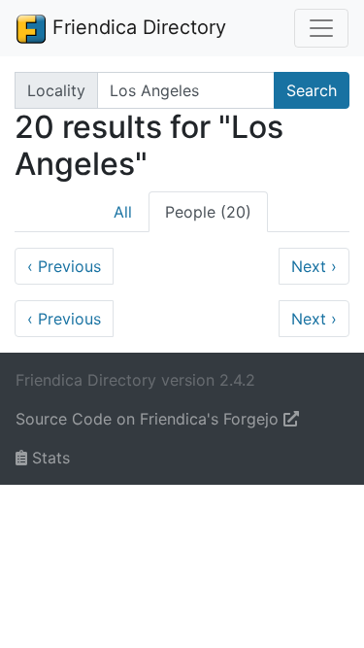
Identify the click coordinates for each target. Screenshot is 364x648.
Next (314, 266)
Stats (48, 457)
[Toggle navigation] (321, 28)
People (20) (208, 212)
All (123, 212)
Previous (64, 266)
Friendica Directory (136, 27)
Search (311, 90)
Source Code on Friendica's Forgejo (149, 418)
